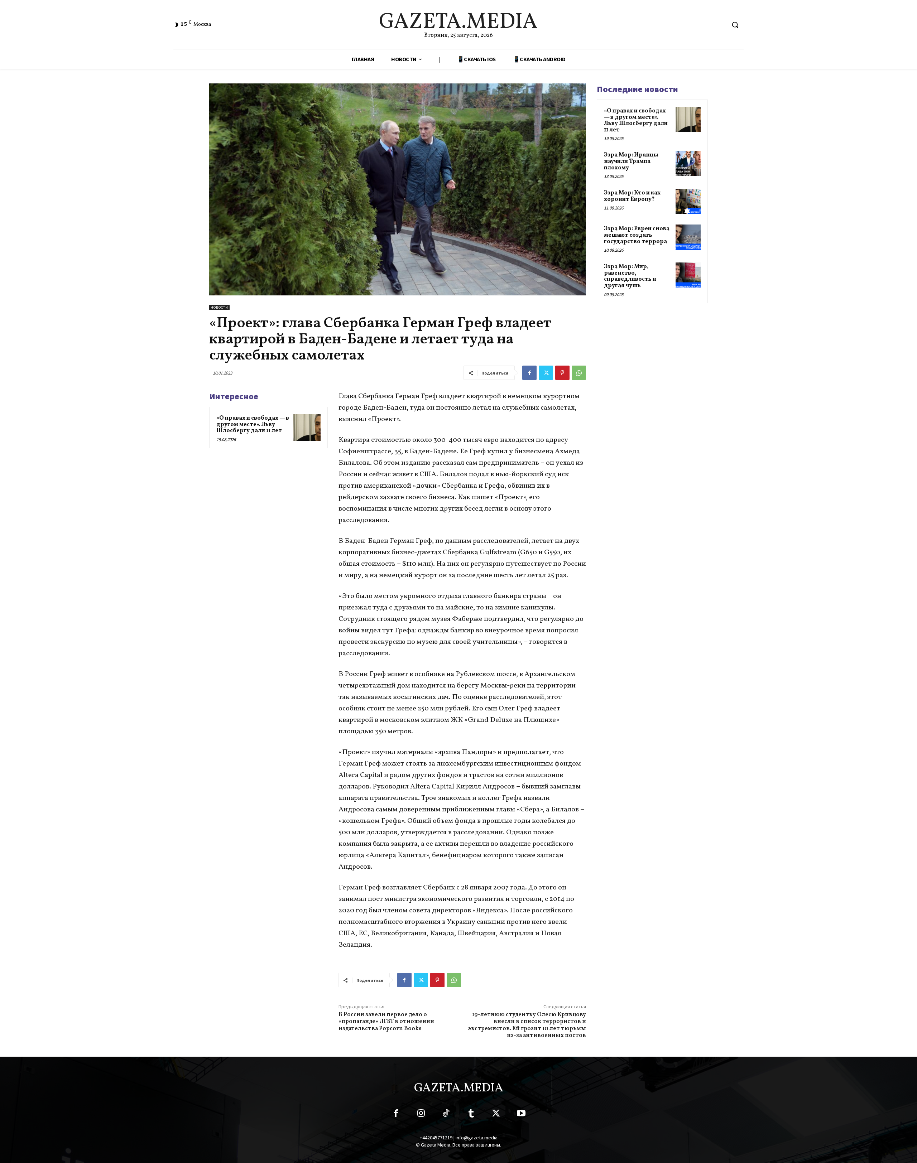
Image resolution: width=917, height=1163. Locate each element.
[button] (735, 24)
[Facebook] (529, 373)
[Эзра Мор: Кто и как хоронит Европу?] (688, 201)
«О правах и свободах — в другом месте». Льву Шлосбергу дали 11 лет (252, 424)
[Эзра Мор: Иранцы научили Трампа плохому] (688, 163)
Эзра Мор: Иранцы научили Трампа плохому (631, 161)
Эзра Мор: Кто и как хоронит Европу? (632, 196)
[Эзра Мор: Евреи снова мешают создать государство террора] (688, 237)
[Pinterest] (562, 373)
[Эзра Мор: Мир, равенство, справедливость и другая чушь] (688, 275)
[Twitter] (546, 373)
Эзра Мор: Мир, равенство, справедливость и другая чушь (630, 276)
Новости (219, 307)
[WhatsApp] (579, 373)
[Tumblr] (471, 1114)
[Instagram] (421, 1114)
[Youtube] (521, 1114)
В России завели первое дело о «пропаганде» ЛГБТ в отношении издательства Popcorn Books (386, 1021)
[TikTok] (446, 1114)
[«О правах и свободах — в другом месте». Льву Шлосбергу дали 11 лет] (307, 427)
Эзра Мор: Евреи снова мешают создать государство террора (636, 235)
